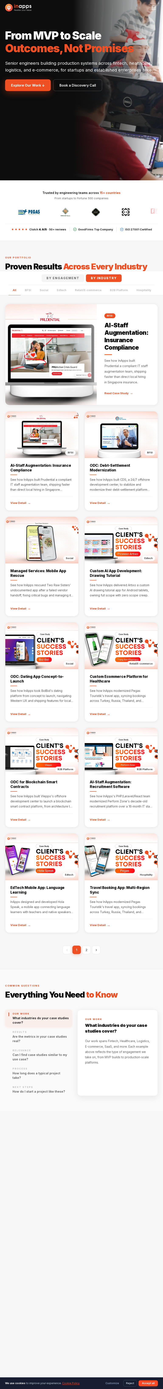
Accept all (148, 1383)
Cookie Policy (71, 1383)
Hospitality (143, 290)
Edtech (61, 290)
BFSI (28, 290)
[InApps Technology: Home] (18, 7)
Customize (112, 1383)
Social (44, 290)
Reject (130, 1383)
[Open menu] (153, 7)
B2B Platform (119, 290)
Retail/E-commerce (88, 290)
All (14, 290)
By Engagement (62, 278)
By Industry (104, 278)
